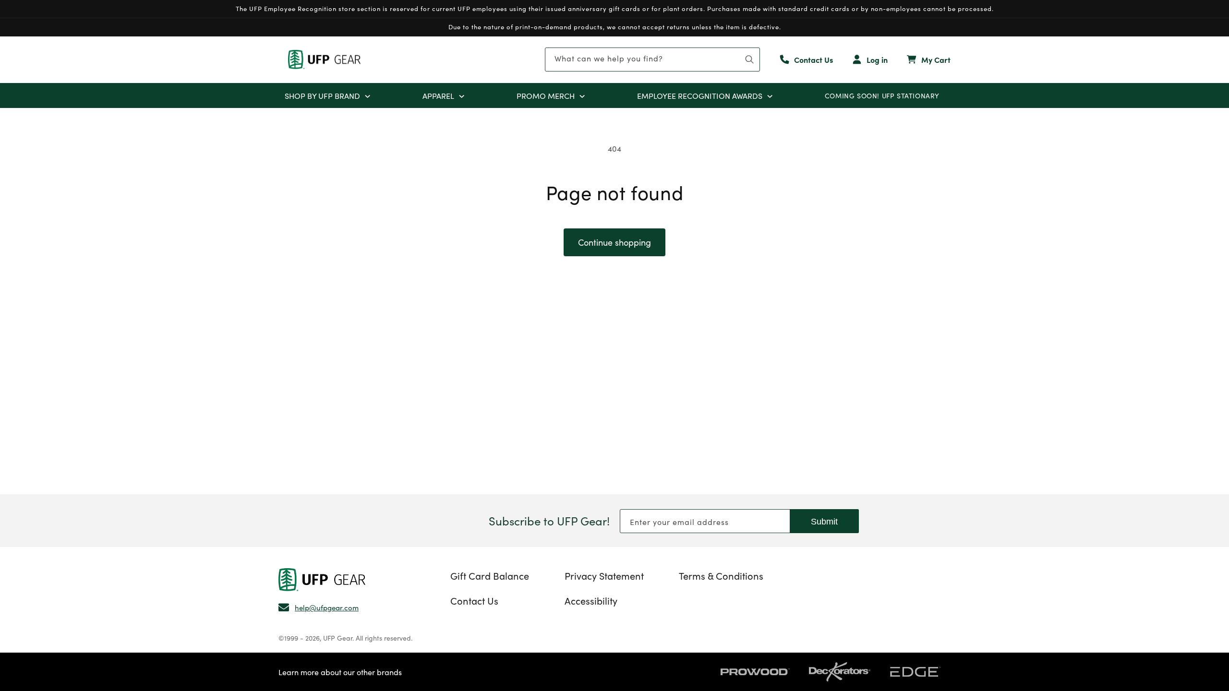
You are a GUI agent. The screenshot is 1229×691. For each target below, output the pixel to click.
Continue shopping (614, 242)
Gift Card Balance (489, 575)
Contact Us (474, 600)
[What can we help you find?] (749, 59)
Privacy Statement (604, 575)
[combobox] (652, 59)
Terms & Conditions (721, 575)
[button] (367, 95)
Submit (824, 521)
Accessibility (591, 600)
